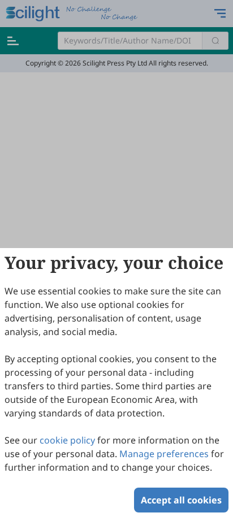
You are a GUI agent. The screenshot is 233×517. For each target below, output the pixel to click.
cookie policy (67, 440)
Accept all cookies (181, 500)
